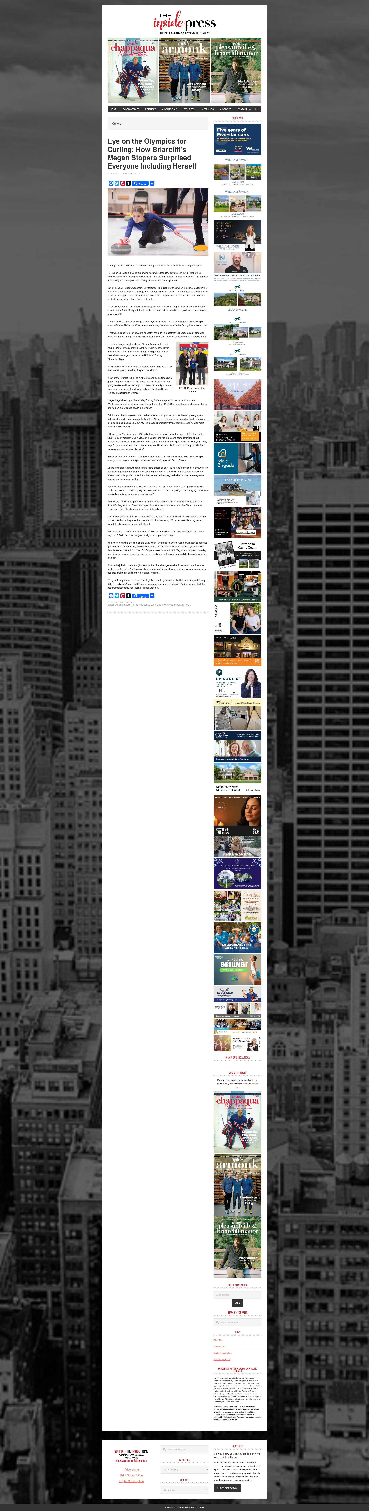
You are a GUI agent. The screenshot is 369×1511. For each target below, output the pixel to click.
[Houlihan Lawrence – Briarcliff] (237, 377)
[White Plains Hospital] (237, 154)
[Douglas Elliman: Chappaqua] (237, 792)
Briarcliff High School (131, 605)
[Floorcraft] (237, 728)
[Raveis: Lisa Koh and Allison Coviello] (237, 569)
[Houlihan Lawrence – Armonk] (237, 345)
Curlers (148, 605)
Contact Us (219, 1346)
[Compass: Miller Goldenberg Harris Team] (237, 441)
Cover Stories (127, 602)
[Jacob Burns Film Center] (237, 664)
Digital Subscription (223, 1352)
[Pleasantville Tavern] (237, 601)
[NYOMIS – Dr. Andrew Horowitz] (237, 281)
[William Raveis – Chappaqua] (237, 217)
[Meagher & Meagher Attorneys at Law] (237, 537)
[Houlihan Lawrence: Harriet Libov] (237, 696)
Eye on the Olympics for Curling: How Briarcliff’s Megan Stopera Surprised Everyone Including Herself (152, 153)
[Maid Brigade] (237, 473)
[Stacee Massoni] (237, 505)
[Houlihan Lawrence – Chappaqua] (237, 313)
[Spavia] (237, 824)
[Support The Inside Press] (131, 1465)
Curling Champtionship (164, 605)
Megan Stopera (183, 605)
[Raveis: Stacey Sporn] (237, 249)
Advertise (218, 1339)
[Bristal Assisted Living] (237, 760)
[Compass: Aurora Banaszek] (237, 633)
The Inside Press (184, 57)
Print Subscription (222, 1359)
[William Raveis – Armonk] (237, 186)
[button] (256, 109)
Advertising (131, 1469)
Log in (201, 1507)
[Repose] (237, 409)
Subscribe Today (227, 1488)
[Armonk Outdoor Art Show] (237, 856)
